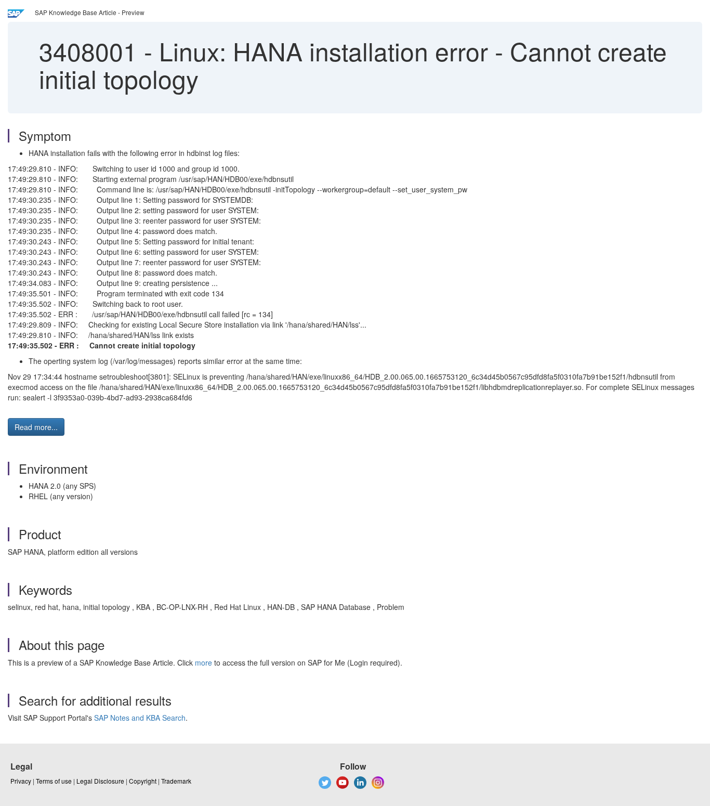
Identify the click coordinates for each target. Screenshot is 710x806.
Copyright (142, 780)
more (203, 662)
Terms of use (54, 780)
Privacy (20, 780)
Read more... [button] (36, 427)
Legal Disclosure (100, 780)
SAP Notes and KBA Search (140, 717)
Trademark (176, 780)
